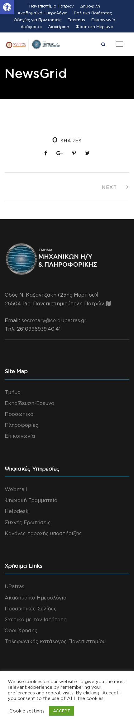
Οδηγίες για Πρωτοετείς (37, 19)
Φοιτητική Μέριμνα (94, 26)
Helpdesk (17, 511)
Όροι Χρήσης (21, 630)
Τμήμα (13, 392)
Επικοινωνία (103, 19)
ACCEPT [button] (61, 710)
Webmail (16, 489)
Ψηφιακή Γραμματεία (31, 500)
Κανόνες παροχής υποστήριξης (43, 533)
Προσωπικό (19, 414)
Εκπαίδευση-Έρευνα (29, 403)
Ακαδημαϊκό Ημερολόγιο (42, 13)
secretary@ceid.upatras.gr (54, 320)
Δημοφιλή (90, 6)
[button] (7, 7)
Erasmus (76, 19)
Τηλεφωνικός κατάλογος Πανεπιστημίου (55, 641)
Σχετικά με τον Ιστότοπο (36, 619)
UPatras (14, 586)
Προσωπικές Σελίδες (31, 608)
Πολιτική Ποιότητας (93, 13)
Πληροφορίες (21, 425)
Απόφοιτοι (31, 26)
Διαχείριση (58, 26)
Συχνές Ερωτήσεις (28, 522)
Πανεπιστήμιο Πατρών (51, 6)
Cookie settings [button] (27, 710)
